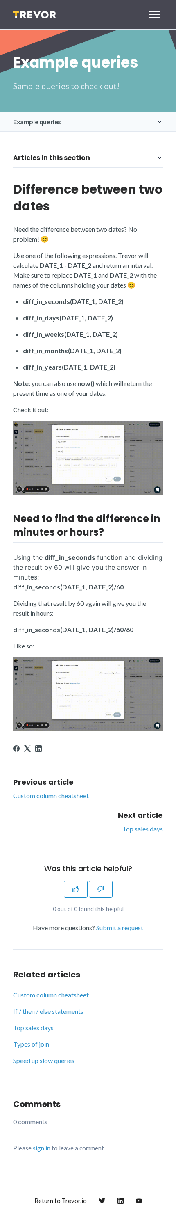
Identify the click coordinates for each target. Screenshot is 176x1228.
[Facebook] (16, 749)
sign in (41, 1148)
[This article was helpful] (76, 889)
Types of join (31, 1044)
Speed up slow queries (43, 1060)
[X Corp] (27, 749)
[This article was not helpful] (101, 889)
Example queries (37, 122)
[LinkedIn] (38, 749)
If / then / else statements (48, 1011)
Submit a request (119, 927)
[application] (173, 1226)
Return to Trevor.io (60, 1200)
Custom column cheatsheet (51, 795)
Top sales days (142, 829)
